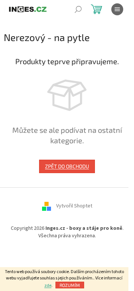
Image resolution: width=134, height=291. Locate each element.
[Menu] (117, 9)
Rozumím (70, 285)
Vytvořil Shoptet (74, 206)
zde (47, 285)
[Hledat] (78, 9)
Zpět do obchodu (67, 166)
